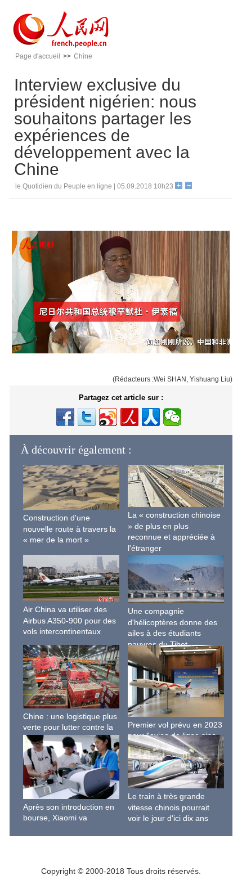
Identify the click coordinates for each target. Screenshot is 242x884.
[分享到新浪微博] (108, 417)
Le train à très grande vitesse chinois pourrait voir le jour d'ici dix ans (168, 807)
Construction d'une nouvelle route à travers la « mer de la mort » (69, 528)
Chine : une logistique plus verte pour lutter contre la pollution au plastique (70, 727)
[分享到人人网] (151, 417)
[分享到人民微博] (129, 417)
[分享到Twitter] (87, 417)
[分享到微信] (172, 417)
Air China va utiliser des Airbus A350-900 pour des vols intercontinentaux (69, 620)
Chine (83, 56)
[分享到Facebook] (65, 417)
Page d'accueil (37, 56)
